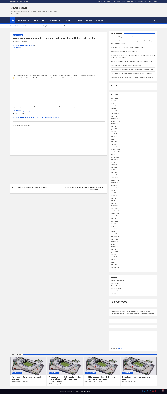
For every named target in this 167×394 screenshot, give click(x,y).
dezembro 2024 (115, 149)
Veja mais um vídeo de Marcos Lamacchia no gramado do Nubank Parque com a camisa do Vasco (65, 379)
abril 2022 (113, 231)
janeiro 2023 (114, 208)
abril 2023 (113, 200)
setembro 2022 (115, 218)
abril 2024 (113, 170)
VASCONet (18, 8)
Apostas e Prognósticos (118, 281)
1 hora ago (127, 381)
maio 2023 (114, 198)
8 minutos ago (17, 381)
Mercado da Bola (121, 1)
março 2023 (114, 203)
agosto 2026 (114, 98)
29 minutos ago (54, 384)
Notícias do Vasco (100, 1)
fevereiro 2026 (115, 113)
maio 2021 (114, 259)
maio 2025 (114, 136)
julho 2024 (113, 162)
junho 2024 (114, 165)
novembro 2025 (115, 121)
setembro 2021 (115, 249)
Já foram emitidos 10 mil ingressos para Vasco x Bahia (31, 187)
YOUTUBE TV (138, 1)
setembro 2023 (115, 188)
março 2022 (114, 234)
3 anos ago (17, 41)
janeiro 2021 (114, 270)
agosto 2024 (114, 159)
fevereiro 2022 (115, 236)
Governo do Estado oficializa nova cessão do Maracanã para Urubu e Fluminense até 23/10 (83, 189)
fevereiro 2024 (115, 175)
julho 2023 (113, 193)
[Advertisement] (59, 62)
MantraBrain (87, 391)
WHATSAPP (130, 1)
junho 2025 (114, 134)
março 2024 (114, 172)
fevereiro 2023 (115, 206)
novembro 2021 (115, 244)
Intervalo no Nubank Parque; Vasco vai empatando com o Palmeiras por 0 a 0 (133, 61)
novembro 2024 (115, 152)
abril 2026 (113, 108)
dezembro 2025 (115, 118)
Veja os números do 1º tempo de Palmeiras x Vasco (126, 65)
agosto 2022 (114, 221)
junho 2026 (114, 103)
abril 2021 (113, 262)
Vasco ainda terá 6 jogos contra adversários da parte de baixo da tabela (131, 73)
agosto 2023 (114, 190)
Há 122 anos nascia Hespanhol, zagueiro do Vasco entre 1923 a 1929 (130, 47)
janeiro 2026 (114, 116)
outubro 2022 (114, 216)
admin (25, 41)
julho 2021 (113, 254)
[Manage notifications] (163, 390)
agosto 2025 (114, 129)
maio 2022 (114, 229)
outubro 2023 (114, 185)
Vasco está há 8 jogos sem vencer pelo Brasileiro (125, 37)
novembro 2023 (115, 182)
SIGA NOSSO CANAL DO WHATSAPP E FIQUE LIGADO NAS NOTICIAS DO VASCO (36, 117)
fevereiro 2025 (115, 144)
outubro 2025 (114, 124)
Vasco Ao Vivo (111, 1)
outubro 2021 (114, 246)
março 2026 (114, 111)
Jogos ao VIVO (115, 283)
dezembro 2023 (115, 180)
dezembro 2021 (115, 241)
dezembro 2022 (115, 211)
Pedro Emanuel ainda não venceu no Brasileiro (124, 51)
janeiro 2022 (114, 239)
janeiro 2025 (114, 147)
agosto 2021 (114, 252)
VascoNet (113, 293)
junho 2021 (114, 257)
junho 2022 (114, 226)
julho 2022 (113, 223)
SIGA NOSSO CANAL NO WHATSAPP (23, 45)
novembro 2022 (115, 213)
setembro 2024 (115, 157)
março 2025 (114, 142)
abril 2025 (113, 139)
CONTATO (146, 1)
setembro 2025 (115, 126)
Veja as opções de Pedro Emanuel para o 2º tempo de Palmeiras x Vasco (132, 69)
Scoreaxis (119, 348)
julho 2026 (113, 101)
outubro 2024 (114, 154)
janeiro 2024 (114, 177)
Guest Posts (153, 1)
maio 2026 (114, 106)
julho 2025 (113, 131)
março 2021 (114, 264)
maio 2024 (114, 167)
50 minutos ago (91, 381)
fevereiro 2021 (115, 267)
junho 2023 (114, 195)
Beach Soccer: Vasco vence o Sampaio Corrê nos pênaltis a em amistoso (132, 78)
